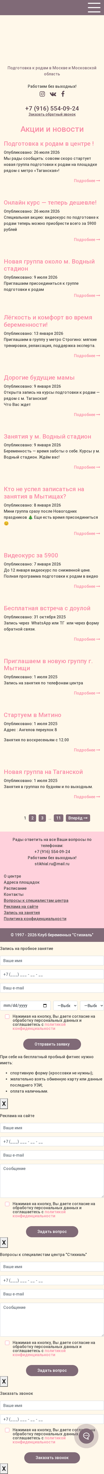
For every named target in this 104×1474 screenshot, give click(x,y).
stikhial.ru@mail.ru (52, 863)
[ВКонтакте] (55, 94)
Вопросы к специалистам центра (36, 900)
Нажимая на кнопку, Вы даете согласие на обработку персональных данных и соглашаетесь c (54, 1022)
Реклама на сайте (21, 906)
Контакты (13, 894)
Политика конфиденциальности (35, 918)
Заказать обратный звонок (52, 114)
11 (58, 818)
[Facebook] (63, 94)
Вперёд (76, 818)
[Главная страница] (52, 40)
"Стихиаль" (82, 935)
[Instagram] (44, 94)
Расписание (15, 888)
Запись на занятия (22, 912)
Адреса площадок (22, 882)
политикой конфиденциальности (39, 1026)
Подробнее (85, 180)
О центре (12, 876)
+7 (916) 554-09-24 (52, 108)
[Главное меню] (94, 8)
